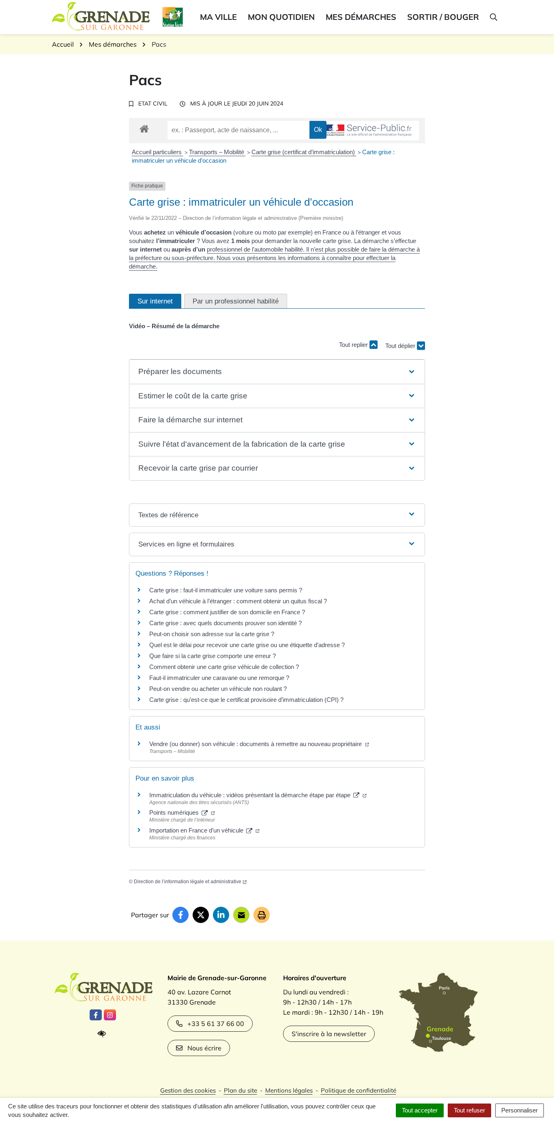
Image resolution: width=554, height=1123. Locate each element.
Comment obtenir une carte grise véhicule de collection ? (224, 666)
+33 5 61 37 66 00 (215, 1024)
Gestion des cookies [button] (188, 1090)
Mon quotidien (281, 17)
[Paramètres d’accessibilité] (103, 1033)
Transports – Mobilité (217, 151)
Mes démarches (361, 17)
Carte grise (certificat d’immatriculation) (303, 151)
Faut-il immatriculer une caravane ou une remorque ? (219, 677)
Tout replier (354, 344)
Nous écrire (204, 1048)
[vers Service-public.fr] (368, 131)
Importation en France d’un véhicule (197, 830)
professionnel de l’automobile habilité (255, 249)
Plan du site (240, 1090)
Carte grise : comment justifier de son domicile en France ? (227, 612)
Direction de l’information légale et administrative (187, 881)
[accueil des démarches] (144, 127)
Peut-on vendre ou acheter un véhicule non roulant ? (218, 688)
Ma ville (218, 17)
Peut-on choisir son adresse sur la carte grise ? (211, 633)
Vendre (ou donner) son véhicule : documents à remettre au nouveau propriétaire (256, 743)
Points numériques (174, 812)
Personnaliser (519, 1110)
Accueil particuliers (157, 151)
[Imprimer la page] (261, 915)
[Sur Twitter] (201, 915)
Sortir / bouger (443, 17)
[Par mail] (241, 915)
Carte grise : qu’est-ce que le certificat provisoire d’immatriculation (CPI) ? (246, 699)
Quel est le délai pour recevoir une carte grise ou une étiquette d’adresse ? (247, 644)
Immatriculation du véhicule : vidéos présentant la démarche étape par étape (250, 795)
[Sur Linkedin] (221, 915)
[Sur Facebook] (180, 915)
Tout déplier (401, 342)
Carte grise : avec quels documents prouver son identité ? (226, 623)
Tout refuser (469, 1110)
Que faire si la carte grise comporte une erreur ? (212, 655)
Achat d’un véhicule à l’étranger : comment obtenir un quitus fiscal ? (238, 601)
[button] (493, 17)
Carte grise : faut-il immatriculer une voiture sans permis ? (225, 590)
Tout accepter (420, 1110)
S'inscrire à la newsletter (329, 1034)
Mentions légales (289, 1090)
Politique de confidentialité (358, 1090)
